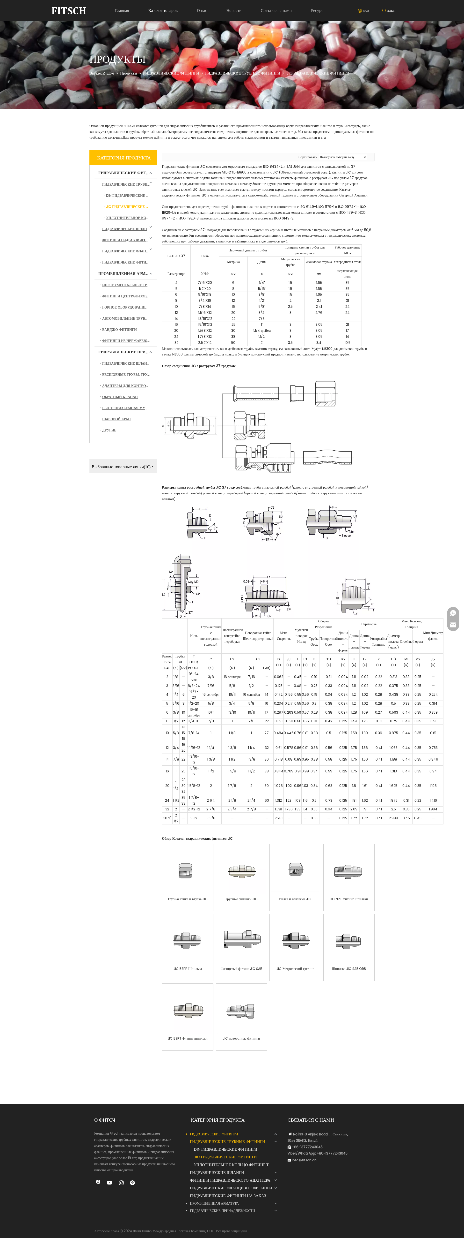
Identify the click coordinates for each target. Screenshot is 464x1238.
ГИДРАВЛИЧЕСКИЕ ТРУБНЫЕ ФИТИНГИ (129, 184)
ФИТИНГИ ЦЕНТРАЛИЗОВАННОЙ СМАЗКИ (129, 296)
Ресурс (317, 10)
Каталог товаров (163, 10)
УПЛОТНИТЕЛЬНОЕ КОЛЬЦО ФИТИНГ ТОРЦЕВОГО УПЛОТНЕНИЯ (131, 217)
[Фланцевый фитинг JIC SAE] (241, 939)
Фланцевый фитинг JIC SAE (241, 968)
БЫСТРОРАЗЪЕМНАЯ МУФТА (127, 408)
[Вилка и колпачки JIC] (295, 869)
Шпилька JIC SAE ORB (349, 968)
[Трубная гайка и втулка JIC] (187, 869)
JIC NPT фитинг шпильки (349, 899)
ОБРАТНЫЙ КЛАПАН (120, 396)
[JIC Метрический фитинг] (295, 939)
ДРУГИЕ (109, 430)
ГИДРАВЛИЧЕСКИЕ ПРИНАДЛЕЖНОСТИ (127, 352)
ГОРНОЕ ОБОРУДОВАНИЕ (124, 307)
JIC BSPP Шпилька (188, 968)
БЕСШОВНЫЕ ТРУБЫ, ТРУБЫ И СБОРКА (129, 374)
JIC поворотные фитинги (241, 1038)
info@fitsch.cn (304, 1160)
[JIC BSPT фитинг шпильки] (187, 1009)
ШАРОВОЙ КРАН (116, 419)
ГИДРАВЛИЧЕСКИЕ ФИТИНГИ (127, 173)
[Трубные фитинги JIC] (241, 869)
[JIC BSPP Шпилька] (187, 939)
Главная (122, 10)
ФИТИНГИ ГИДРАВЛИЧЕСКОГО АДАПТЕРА (129, 240)
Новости (233, 10)
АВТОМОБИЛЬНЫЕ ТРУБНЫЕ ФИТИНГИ (129, 318)
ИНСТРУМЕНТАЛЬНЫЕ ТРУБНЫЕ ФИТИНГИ (129, 285)
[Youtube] (110, 1183)
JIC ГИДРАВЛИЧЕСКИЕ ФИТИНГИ (131, 206)
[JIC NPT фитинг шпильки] (349, 869)
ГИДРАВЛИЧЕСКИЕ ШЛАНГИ (127, 228)
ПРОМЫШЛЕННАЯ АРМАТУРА (127, 273)
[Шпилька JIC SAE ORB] (349, 939)
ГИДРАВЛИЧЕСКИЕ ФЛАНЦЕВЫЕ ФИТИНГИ (129, 251)
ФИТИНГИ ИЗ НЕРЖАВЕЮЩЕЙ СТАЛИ (129, 340)
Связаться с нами (276, 10)
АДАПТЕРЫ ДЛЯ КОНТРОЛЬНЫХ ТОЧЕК (129, 385)
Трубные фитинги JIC (241, 899)
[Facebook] (98, 1183)
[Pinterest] (133, 1183)
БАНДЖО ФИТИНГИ (119, 329)
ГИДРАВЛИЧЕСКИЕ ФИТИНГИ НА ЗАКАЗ (129, 262)
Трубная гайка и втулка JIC (187, 899)
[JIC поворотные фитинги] (241, 1009)
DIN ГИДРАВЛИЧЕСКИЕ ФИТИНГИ (131, 195)
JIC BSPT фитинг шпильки (187, 1038)
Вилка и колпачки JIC (295, 899)
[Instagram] (121, 1183)
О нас (202, 10)
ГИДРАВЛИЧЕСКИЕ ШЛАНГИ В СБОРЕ (129, 363)
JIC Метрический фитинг (295, 968)
